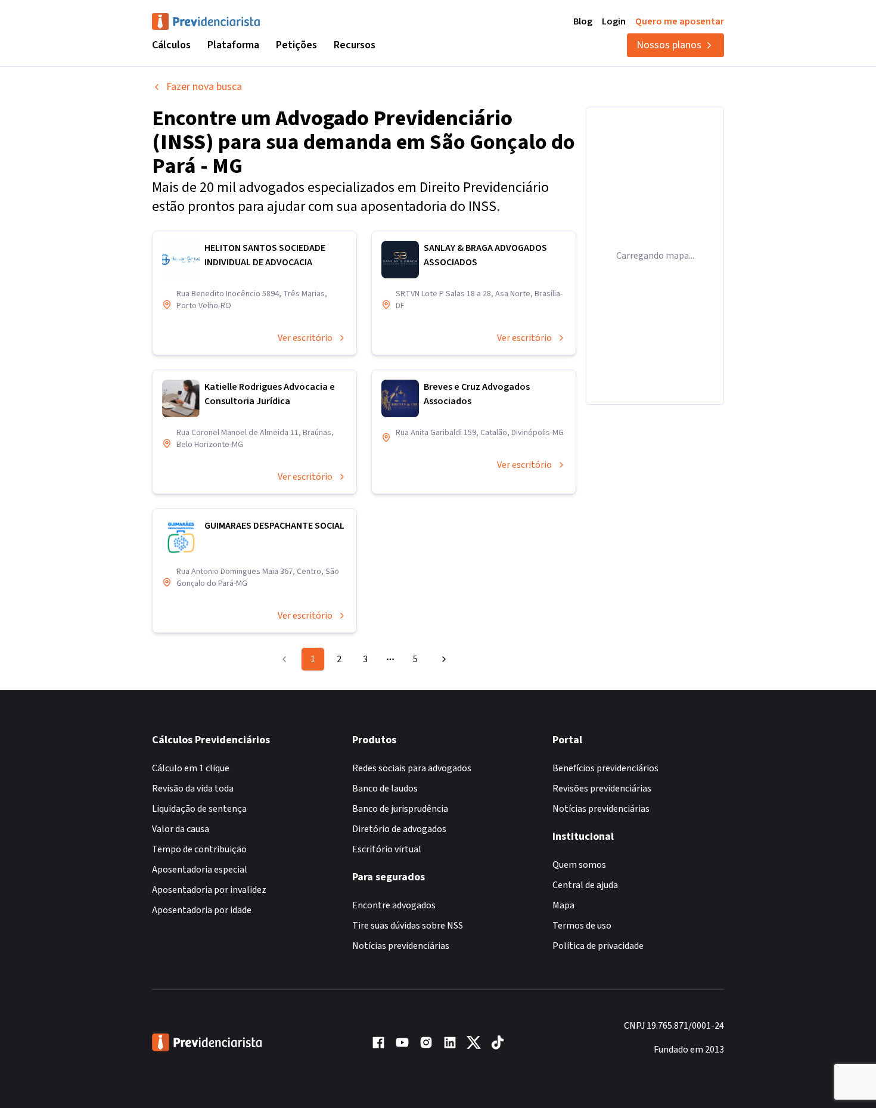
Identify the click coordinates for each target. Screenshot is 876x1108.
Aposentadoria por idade (201, 910)
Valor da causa (180, 829)
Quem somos (579, 864)
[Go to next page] (442, 659)
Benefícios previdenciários (605, 768)
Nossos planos (668, 45)
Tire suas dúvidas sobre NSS (407, 925)
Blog (582, 21)
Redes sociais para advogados (411, 768)
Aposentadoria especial (199, 869)
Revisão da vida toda (193, 788)
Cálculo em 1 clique (190, 768)
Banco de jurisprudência (400, 808)
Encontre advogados (394, 905)
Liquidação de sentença (199, 808)
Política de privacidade (598, 946)
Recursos (354, 45)
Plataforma (233, 45)
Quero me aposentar (679, 21)
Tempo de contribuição (199, 849)
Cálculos (171, 45)
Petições (296, 45)
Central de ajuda (585, 885)
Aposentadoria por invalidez (209, 889)
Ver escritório (305, 337)
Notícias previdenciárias (400, 946)
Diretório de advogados (399, 829)
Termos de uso (581, 925)
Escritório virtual (386, 849)
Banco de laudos (385, 788)
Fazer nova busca (204, 86)
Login (614, 21)
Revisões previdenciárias (601, 788)
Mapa (563, 905)
